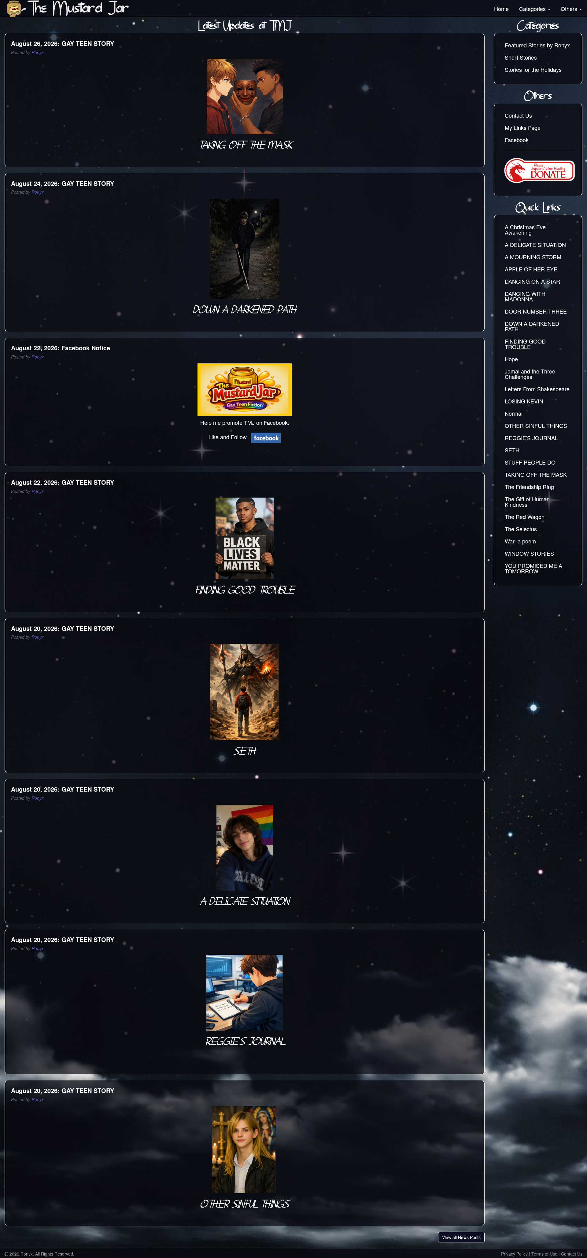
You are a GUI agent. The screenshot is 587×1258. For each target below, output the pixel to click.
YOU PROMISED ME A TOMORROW (533, 568)
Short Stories (521, 57)
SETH (512, 450)
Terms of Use (544, 1254)
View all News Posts (461, 1237)
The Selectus (521, 529)
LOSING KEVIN (524, 401)
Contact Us (518, 115)
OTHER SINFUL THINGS (536, 425)
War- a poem (520, 541)
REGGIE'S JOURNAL (531, 438)
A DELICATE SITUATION (535, 244)
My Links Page (523, 127)
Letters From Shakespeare (537, 389)
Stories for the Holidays (533, 69)
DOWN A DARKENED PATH (532, 326)
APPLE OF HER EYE (531, 269)
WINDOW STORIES (529, 553)
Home (501, 9)
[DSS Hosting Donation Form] (539, 170)
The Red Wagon (525, 516)
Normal (513, 413)
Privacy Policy (514, 1254)
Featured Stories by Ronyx (537, 45)
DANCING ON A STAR (532, 281)
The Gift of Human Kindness (527, 501)
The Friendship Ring (529, 487)
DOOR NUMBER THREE (536, 311)
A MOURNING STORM (533, 257)
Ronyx (37, 52)
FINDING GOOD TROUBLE (525, 344)
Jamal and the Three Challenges (530, 374)
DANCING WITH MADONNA (525, 296)
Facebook (517, 140)
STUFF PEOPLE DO (530, 462)
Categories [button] (533, 9)
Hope (511, 359)
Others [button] (570, 9)
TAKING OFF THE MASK (536, 474)
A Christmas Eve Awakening (525, 229)
